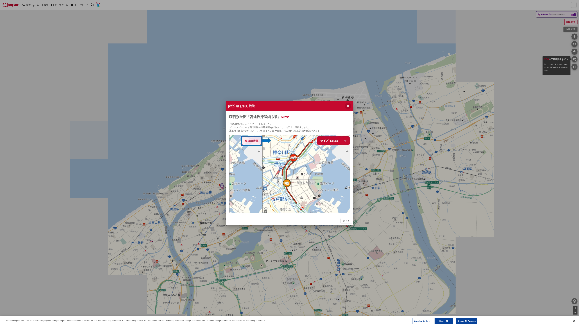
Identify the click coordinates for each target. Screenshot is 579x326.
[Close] (574, 321)
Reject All (443, 321)
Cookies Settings (422, 321)
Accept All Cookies (467, 321)
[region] (289, 321)
